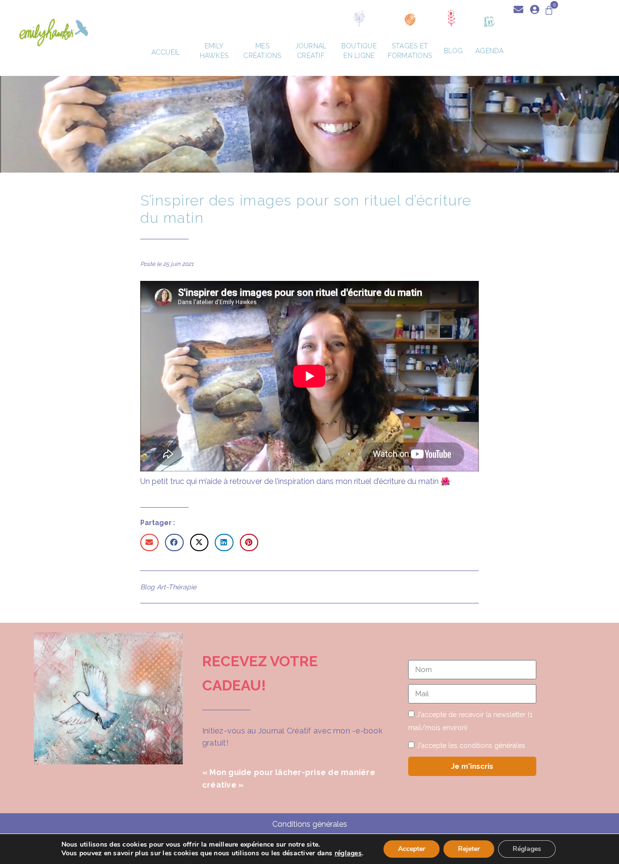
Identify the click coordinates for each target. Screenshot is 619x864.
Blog (453, 51)
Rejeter (469, 848)
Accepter (411, 848)
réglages (348, 853)
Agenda (489, 51)
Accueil (165, 52)
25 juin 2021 (178, 264)
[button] (149, 542)
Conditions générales (309, 824)
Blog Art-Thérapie (168, 587)
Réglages (527, 848)
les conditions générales (486, 745)
